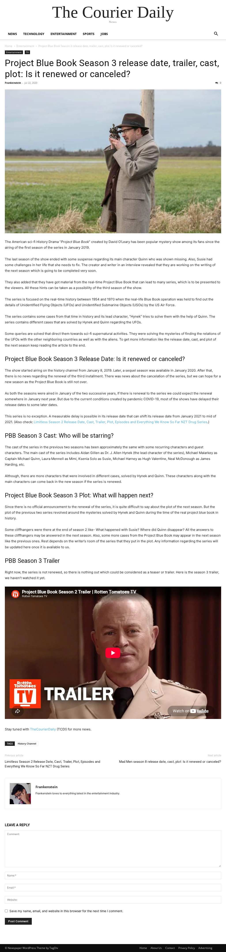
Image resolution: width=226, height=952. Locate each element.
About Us (156, 948)
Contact (170, 948)
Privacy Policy (186, 948)
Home (8, 46)
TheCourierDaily (43, 729)
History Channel (27, 743)
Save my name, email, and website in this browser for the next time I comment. (66, 911)
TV (27, 52)
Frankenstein (13, 82)
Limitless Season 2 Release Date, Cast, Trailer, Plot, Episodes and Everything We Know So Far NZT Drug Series (120, 422)
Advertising (205, 948)
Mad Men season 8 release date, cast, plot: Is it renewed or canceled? (170, 762)
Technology (33, 34)
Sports (88, 34)
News (12, 34)
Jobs (104, 34)
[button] (216, 34)
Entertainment (64, 34)
